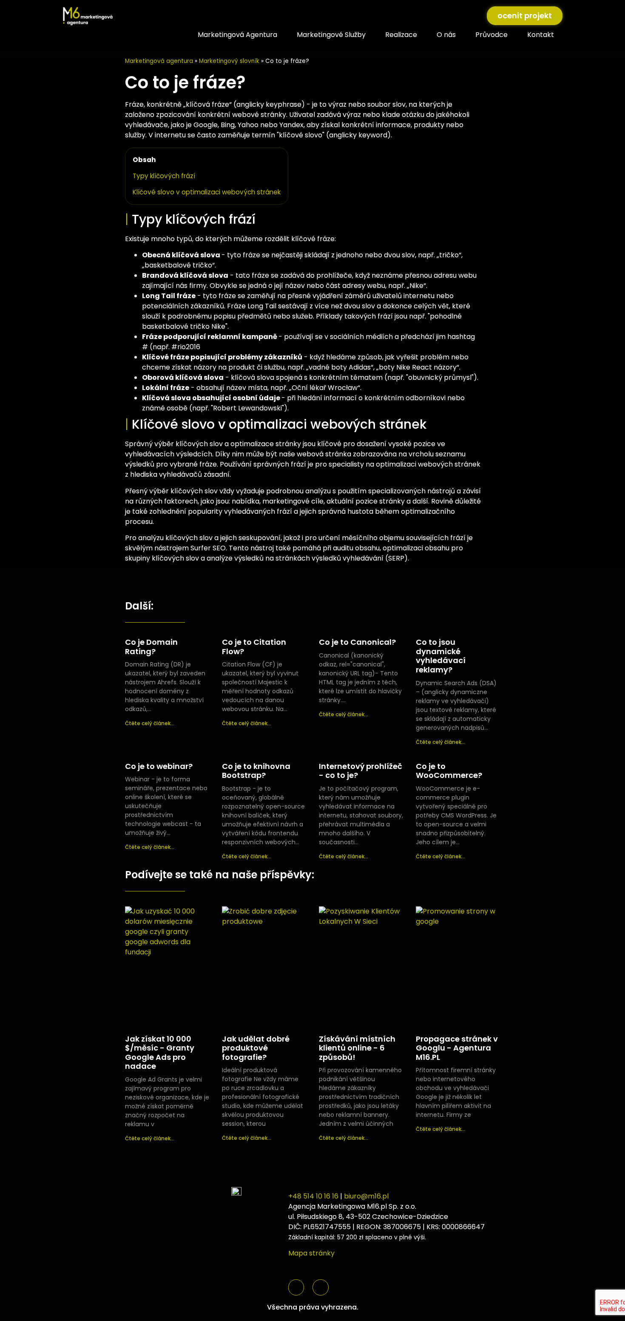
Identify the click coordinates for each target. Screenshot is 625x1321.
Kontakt (540, 35)
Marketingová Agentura (237, 35)
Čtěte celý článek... (149, 723)
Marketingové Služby (331, 35)
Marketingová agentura (159, 61)
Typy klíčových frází (164, 175)
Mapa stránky (311, 1253)
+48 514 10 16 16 (313, 1196)
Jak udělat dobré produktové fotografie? (256, 1047)
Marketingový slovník (229, 61)
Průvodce (491, 35)
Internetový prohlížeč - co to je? (360, 771)
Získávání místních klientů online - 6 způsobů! (357, 1047)
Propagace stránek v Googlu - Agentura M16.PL (457, 1047)
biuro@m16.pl (366, 1196)
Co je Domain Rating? (151, 647)
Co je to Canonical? (357, 642)
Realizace (401, 35)
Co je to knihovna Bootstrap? (256, 771)
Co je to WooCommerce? (449, 771)
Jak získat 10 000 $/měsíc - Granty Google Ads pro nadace (159, 1052)
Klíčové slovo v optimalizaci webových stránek (207, 192)
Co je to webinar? (159, 766)
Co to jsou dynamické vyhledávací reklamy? (441, 656)
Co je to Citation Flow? (254, 647)
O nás (446, 35)
